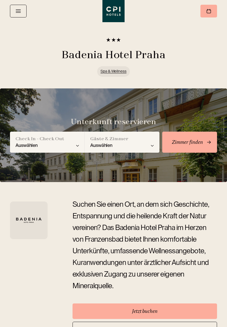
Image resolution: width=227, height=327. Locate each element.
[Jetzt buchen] (208, 11)
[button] (47, 142)
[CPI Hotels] (113, 11)
